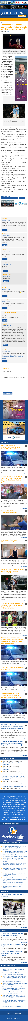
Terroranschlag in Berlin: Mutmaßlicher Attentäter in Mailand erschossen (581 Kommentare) (14, 973)
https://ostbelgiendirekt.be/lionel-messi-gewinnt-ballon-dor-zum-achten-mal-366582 (13, 356)
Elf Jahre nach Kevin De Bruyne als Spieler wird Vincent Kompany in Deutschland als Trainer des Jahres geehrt (14, 778)
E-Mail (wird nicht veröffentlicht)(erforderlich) (14, 377)
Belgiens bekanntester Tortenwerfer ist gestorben (14, 773)
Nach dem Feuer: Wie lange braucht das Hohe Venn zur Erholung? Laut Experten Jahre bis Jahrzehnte (14, 865)
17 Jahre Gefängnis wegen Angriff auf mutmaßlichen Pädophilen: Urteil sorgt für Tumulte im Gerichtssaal (14, 848)
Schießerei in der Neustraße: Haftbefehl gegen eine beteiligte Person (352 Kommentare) (14, 1005)
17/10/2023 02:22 (7, 325)
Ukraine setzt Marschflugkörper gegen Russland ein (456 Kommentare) (14, 984)
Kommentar (5, 382)
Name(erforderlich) (7, 371)
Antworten (5, 229)
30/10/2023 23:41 (6, 351)
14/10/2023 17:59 (6, 251)
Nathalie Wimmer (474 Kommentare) (11, 981)
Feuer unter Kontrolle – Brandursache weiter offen (14, 856)
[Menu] (2, 19)
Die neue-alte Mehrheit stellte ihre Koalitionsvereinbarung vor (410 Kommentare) (14, 992)
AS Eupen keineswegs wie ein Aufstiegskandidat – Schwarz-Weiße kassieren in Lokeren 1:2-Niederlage (14, 874)
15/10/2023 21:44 (6, 301)
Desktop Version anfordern (14, 1018)
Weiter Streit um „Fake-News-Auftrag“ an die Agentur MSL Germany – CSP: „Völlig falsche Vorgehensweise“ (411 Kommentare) (14, 988)
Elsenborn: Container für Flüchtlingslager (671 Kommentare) (13, 970)
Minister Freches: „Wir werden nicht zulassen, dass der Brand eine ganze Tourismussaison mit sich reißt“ (14, 860)
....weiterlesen (23, 473)
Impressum (7, 1013)
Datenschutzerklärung (17, 1013)
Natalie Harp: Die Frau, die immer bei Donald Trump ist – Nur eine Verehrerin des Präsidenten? (14, 883)
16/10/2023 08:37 (7, 276)
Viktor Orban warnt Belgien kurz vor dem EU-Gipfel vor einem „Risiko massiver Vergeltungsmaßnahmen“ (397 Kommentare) (14, 997)
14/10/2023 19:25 (7, 264)
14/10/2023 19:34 (6, 289)
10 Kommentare (10, 31)
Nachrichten (4, 22)
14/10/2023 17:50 (6, 235)
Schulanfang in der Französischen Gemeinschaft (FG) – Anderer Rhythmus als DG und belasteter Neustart (14, 879)
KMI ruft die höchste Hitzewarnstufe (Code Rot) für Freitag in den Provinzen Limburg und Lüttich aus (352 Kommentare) (14, 1001)
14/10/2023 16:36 (6, 220)
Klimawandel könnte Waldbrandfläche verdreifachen (11, 763)
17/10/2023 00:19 (6, 314)
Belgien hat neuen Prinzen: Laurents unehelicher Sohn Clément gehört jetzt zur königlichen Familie (14, 869)
